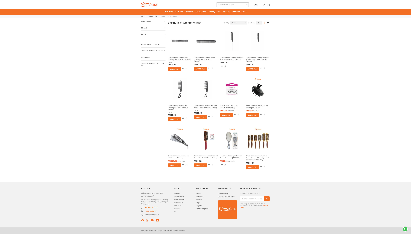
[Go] (267, 198)
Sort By (226, 23)
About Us (177, 206)
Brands (177, 194)
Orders (198, 194)
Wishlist (199, 200)
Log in (198, 203)
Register (199, 206)
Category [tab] (146, 21)
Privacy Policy (223, 194)
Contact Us (178, 203)
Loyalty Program (202, 209)
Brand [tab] (144, 28)
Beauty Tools (153, 16)
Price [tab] (143, 34)
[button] (182, 68)
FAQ (175, 212)
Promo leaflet (179, 197)
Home (143, 16)
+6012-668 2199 (150, 211)
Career (176, 209)
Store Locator (179, 200)
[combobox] (233, 4)
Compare (199, 197)
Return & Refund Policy (226, 197)
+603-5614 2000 (151, 207)
